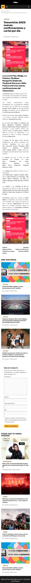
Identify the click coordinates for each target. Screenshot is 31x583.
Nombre (6, 397)
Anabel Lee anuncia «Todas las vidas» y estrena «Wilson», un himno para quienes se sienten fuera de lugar (15, 354)
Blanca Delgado (16, 469)
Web (5, 410)
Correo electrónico (9, 403)
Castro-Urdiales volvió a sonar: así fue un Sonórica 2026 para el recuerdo (15, 535)
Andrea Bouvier (14, 325)
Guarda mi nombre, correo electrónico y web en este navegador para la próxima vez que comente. (15, 420)
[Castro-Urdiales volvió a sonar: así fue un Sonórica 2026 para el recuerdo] (15, 519)
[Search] (29, 6)
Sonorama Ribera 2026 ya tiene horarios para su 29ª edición (12, 287)
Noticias (6, 19)
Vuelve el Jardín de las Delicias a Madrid (22, 249)
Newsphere (27, 579)
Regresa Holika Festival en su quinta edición (8, 250)
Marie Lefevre (15, 36)
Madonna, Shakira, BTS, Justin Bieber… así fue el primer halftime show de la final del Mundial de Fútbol (15, 320)
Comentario (7, 376)
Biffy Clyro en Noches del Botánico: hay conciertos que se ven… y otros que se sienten (15, 500)
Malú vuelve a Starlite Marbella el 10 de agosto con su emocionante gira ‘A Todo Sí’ (15, 465)
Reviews (5, 496)
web (27, 188)
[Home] (3, 7)
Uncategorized (7, 461)
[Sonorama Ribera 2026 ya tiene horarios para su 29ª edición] (15, 272)
